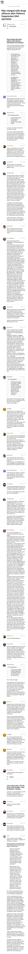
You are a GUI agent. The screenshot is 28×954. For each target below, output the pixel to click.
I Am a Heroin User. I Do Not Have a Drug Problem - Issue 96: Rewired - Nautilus (15, 787)
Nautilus (11, 776)
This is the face (18, 611)
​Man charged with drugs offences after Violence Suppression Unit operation (15, 41)
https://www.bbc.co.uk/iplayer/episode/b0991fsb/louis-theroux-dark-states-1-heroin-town (16, 845)
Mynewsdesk (12, 26)
